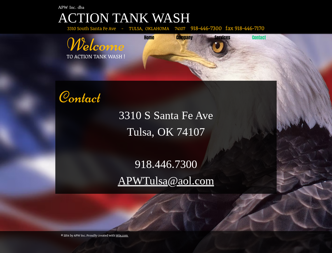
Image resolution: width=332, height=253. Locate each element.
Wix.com (122, 235)
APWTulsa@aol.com (166, 180)
